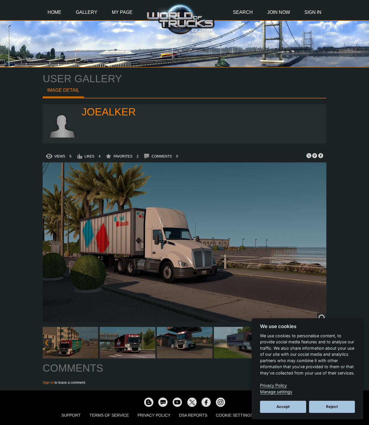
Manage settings (276, 391)
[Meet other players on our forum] (163, 402)
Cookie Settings (234, 415)
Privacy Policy (154, 415)
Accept (283, 406)
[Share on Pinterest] (315, 155)
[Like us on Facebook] (206, 402)
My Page (122, 12)
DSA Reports (193, 415)
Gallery (86, 12)
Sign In (312, 12)
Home (54, 12)
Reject (332, 406)
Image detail (63, 90)
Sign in (48, 383)
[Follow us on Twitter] (191, 402)
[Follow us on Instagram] (220, 402)
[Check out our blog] (148, 402)
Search (243, 12)
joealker (109, 112)
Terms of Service (109, 415)
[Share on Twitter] (309, 155)
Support (71, 415)
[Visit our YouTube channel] (177, 402)
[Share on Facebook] (320, 155)
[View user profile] (62, 136)
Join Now (278, 12)
